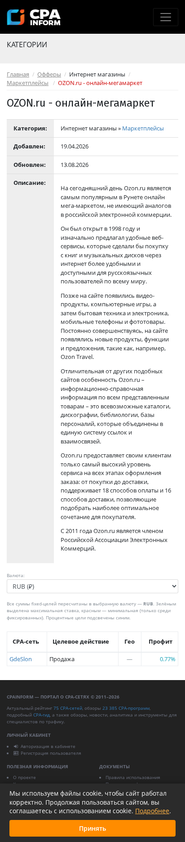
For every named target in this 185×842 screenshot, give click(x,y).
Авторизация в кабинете (48, 746)
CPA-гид (41, 715)
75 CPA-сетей (67, 708)
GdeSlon (20, 659)
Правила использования (133, 777)
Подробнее (152, 810)
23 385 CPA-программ (126, 708)
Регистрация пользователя (51, 753)
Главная (18, 74)
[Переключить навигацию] (165, 17)
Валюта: (16, 575)
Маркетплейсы (27, 83)
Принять (92, 828)
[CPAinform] (34, 17)
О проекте (24, 777)
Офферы (49, 74)
